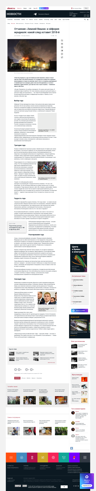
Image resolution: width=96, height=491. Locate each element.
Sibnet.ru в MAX (44, 8)
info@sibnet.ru (10, 481)
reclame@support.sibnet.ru (29, 468)
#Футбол (28, 378)
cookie (52, 486)
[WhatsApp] (62, 54)
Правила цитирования (73, 465)
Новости (19, 8)
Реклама (26, 465)
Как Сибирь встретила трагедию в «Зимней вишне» (46, 178)
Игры (52, 19)
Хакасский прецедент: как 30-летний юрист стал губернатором (46, 309)
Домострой (75, 317)
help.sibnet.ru (43, 468)
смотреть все (51, 362)
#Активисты (42, 23)
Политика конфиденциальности (75, 470)
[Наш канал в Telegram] (45, 16)
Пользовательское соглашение (75, 469)
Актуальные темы (78, 276)
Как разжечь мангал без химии (77, 331)
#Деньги (33, 378)
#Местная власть (20, 23)
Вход (86, 8)
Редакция (10, 478)
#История (48, 23)
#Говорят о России (29, 23)
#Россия (13, 23)
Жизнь (23, 19)
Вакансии (59, 465)
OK (64, 486)
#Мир (9, 23)
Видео (25, 8)
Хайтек (31, 19)
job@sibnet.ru (59, 468)
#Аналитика (39, 378)
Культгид (46, 19)
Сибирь (41, 19)
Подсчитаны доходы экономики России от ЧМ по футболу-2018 (16, 227)
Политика (10, 19)
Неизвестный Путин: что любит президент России (46, 130)
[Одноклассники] (62, 47)
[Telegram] (62, 50)
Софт (30, 8)
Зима (59, 19)
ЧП (27, 19)
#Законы (36, 23)
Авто (56, 19)
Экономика (17, 19)
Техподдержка (44, 465)
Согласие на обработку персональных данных (78, 472)
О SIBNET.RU (10, 465)
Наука (35, 19)
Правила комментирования (74, 467)
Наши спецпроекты (12, 467)
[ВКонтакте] (62, 43)
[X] (62, 40)
